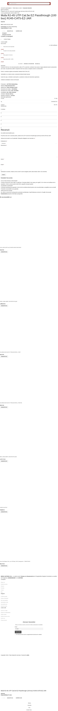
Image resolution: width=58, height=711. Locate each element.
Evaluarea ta (4, 141)
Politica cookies (3, 614)
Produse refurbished (4, 598)
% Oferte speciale (4, 596)
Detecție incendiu (4, 606)
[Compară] (1, 559)
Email (2, 164)
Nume (2, 159)
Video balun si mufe (17, 8)
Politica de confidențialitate (5, 612)
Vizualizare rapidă (4, 559)
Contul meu (3, 618)
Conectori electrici (27, 8)
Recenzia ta (4, 145)
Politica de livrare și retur (5, 616)
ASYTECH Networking (12, 26)
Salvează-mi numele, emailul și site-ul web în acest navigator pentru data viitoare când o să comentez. (24, 171)
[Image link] (8, 573)
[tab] (20, 64)
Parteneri (2, 586)
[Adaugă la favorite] (7, 559)
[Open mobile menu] (2, 1)
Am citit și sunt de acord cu (29, 634)
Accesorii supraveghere (6, 8)
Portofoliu (2, 588)
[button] (4, 566)
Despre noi (3, 582)
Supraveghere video (4, 602)
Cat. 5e (55, 104)
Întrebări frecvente (4, 584)
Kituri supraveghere (4, 600)
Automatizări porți (4, 604)
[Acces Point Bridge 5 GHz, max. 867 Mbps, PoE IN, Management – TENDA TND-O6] (28, 535)
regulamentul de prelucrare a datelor (34, 634)
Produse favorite (4, 620)
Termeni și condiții (4, 610)
